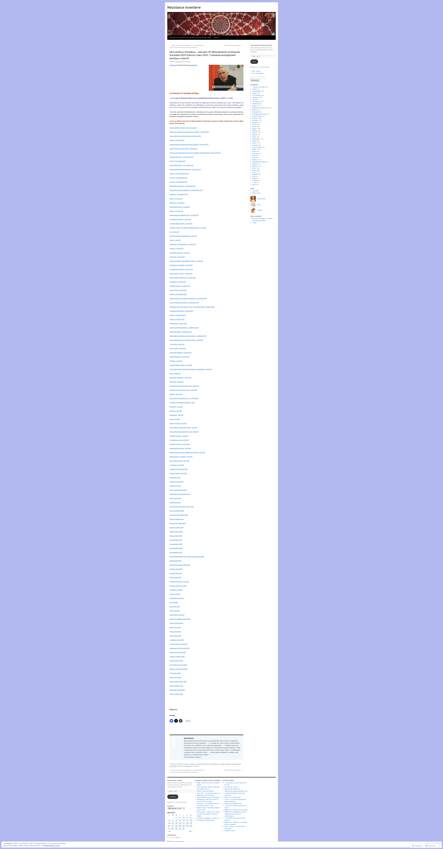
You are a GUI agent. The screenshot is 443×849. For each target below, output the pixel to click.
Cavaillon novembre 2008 (177, 656)
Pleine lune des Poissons (231, 787)
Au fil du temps (256, 95)
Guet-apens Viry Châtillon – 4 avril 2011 (181, 265)
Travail (254, 184)
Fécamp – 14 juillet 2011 (176, 211)
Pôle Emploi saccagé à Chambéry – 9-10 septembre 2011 (186, 190)
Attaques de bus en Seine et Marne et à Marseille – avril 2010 (187, 452)
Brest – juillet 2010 (175, 373)
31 (183, 829)
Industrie (254, 135)
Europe (254, 128)
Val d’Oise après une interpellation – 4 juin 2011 (183, 236)
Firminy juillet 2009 (175, 577)
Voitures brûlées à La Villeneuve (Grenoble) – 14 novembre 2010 (188, 298)
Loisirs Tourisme (256, 147)
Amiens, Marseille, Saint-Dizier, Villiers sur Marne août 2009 (187, 556)
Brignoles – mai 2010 (176, 411)
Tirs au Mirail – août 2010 (177, 344)
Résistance (255, 166)
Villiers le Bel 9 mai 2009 (177, 615)
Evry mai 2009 (174, 602)
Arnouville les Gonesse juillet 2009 (180, 565)
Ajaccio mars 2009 (175, 632)
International (255, 139)
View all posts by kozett (193, 757)
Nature (254, 151)
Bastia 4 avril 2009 (175, 627)
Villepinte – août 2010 (176, 361)
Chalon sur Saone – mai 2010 (178, 423)
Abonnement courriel (174, 780)
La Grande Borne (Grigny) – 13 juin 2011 (181, 223)
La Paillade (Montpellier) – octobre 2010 (181, 311)
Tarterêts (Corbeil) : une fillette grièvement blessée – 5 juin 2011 (188, 228)
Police (186, 764)
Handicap (254, 130)
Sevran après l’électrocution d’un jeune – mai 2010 (184, 432)
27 (169, 829)
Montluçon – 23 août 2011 (177, 203)
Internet (254, 141)
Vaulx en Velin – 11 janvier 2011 (178, 290)
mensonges (173, 766)
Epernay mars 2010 (175, 486)
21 (173, 826)
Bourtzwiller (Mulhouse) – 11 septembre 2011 (182, 186)
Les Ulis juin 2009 (175, 594)
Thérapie (254, 178)
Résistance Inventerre (184, 8)
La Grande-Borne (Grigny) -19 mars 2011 (181, 269)
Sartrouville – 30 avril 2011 (177, 257)
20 (169, 826)
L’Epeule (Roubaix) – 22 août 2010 (179, 357)
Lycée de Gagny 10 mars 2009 (178, 644)
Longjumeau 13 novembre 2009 (179, 515)
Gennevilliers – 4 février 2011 (178, 282)
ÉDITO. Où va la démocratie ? (232, 797)
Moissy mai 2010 (175, 419)
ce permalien (187, 766)
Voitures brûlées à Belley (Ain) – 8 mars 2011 (182, 278)
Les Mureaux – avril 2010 (177, 465)
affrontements (205, 764)
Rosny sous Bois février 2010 (178, 490)
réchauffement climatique (259, 162)
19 (191, 823)
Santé (253, 168)
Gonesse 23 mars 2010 (176, 482)
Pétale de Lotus (256, 193)
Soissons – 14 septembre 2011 (178, 182)
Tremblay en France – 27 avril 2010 (180, 444)
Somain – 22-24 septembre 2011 (179, 173)
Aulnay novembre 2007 (176, 686)
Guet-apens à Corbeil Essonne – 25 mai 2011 (183, 244)
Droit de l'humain (257, 116)
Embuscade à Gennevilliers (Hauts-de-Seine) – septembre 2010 (188, 336)
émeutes (227, 764)
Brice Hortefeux (236, 764)
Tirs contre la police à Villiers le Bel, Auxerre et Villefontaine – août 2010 (191, 369)
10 (183, 820)
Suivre (254, 62)
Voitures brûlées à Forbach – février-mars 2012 (183, 128)
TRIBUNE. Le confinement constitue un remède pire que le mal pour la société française (235, 814)
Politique (192, 764)
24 (183, 826)
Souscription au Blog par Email (261, 45)
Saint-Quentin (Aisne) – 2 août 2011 (180, 207)
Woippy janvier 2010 (175, 498)
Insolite (254, 137)
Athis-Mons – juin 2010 (176, 407)
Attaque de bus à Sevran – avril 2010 (180, 448)
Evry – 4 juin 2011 (174, 232)
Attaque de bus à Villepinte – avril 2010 (181, 457)
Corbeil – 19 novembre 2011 (177, 161)
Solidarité (254, 174)
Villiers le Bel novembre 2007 (178, 681)
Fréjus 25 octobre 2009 (177, 519)
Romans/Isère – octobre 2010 (178, 323)
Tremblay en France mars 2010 (178, 469)
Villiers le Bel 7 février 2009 (178, 652)
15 (176, 823)
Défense (254, 110)
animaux (254, 93)
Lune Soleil (255, 191)
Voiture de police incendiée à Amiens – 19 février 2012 (185, 136)
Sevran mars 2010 (175, 477)
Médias (254, 149)
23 (180, 826)
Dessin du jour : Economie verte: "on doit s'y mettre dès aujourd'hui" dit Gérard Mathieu (208, 814)
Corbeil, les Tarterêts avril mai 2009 (180, 619)
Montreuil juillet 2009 (176, 569)
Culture (254, 106)
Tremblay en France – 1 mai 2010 (179, 436)
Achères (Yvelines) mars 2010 (178, 473)
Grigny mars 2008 (175, 673)
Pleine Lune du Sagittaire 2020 (232, 803)
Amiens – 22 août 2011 (176, 199)
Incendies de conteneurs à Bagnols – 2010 (182, 402)
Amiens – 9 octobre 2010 (177, 319)
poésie (254, 155)
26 (191, 826)
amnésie (221, 764)
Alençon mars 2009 (175, 636)
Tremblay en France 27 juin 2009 (179, 582)
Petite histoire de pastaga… (233, 45)
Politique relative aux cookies (52, 845)
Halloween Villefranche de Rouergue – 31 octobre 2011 (185, 169)
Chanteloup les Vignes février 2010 (180, 494)
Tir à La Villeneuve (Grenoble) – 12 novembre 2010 (184, 303)
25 (187, 826)
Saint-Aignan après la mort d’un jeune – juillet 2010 (184, 386)
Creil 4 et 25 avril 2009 (176, 623)
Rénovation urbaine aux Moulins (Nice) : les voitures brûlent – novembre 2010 (192, 307)
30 (180, 829)
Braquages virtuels (229, 830)
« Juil (169, 831)
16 (180, 823)
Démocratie (255, 112)
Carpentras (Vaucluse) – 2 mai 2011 (180, 253)
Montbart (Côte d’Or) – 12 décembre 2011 (181, 157)
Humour (254, 133)
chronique (255, 97)
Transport (254, 180)
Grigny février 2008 (175, 677)
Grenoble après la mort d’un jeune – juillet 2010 (183, 390)
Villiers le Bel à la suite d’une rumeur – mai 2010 (183, 427)
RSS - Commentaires (258, 73)
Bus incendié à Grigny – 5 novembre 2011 (181, 165)
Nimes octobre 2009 (176, 536)
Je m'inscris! (172, 797)
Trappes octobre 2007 (176, 694)
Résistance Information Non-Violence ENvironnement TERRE (190, 38)
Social (254, 172)
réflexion (254, 164)
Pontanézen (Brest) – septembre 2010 (181, 332)
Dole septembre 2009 (176, 548)
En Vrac (254, 124)
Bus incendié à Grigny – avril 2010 (179, 461)
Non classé (255, 153)
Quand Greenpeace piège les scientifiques (208, 797)
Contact (216, 38)
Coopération (255, 103)
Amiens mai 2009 (175, 606)
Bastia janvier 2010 (175, 502)
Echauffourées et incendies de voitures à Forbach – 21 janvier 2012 (189, 144)
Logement (255, 145)
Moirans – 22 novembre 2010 (178, 294)
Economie (255, 120)
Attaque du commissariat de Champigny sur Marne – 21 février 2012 (189, 132)
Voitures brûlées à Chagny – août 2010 (181, 365)
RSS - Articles (256, 71)
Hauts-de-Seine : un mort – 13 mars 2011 (181, 273)
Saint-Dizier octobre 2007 (177, 690)
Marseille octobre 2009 (177, 527)
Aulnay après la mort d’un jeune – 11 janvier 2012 (183, 149)
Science (254, 170)
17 (183, 823)
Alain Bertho (193, 65)
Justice (254, 143)
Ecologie (254, 118)
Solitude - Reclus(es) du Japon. (205, 791)
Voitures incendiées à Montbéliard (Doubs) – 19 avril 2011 (186, 261)
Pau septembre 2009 (176, 540)
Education (255, 122)
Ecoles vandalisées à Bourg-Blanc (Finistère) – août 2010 (186, 340)
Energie (254, 126)
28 (173, 829)
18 (187, 823)
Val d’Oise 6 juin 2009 (176, 590)
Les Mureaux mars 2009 (177, 640)
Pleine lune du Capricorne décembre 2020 (235, 791)
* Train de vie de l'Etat (258, 87)
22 (176, 826)
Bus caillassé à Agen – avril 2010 (179, 440)
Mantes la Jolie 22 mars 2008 (178, 669)
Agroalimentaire (256, 91)
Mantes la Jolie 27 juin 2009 (178, 586)
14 (173, 823)
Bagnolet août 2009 (175, 561)
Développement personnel (259, 114)
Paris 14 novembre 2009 (177, 511)
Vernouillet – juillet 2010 (177, 382)
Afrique (254, 89)
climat (253, 99)
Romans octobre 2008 (176, 661)
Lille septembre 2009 (176, 544)
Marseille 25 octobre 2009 (178, 523)
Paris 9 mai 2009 (175, 611)
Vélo (255, 182)
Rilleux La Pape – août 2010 (178, 348)
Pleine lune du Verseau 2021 (232, 789)
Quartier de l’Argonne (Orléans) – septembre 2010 (184, 328)
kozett (188, 61)
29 (176, 829)
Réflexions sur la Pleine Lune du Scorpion (236, 810)
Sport (253, 176)
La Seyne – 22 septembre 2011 (178, 178)
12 (191, 820)
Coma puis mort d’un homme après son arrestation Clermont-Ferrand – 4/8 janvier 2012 (195, 153)
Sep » (191, 831)
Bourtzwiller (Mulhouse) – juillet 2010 (180, 378)
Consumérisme (256, 101)
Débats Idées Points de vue (259, 108)
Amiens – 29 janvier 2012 (177, 140)
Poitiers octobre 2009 (176, 532)
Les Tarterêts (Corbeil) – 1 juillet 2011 (180, 219)
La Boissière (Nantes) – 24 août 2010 (180, 352)
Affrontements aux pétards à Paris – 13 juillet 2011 (184, 215)
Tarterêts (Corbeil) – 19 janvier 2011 (180, 286)
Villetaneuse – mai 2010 (176, 415)
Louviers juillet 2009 (176, 573)
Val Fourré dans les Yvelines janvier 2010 (182, 507)
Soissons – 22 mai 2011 (176, 248)
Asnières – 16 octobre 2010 (178, 315)
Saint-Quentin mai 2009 (177, 598)
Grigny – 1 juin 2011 (175, 240)
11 (187, 820)
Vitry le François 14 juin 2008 (178, 665)
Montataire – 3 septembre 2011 (178, 194)
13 (169, 823)
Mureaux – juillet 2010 (176, 394)
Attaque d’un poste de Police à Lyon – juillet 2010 (184, 398)
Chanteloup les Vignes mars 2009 (180, 648)
